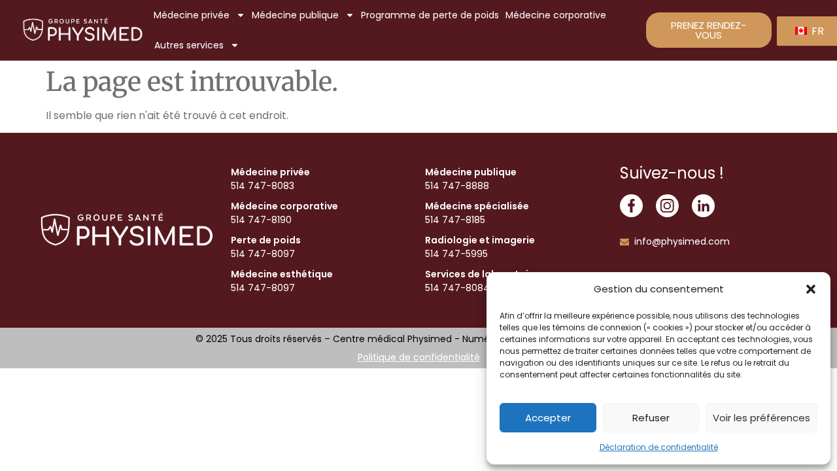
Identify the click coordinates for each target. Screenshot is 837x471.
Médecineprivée (192, 15)
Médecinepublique (295, 15)
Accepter (548, 418)
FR (816, 31)
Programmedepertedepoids (430, 15)
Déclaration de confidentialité (659, 447)
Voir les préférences (761, 418)
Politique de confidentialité (419, 357)
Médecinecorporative (555, 15)
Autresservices (189, 45)
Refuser (651, 418)
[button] (810, 289)
